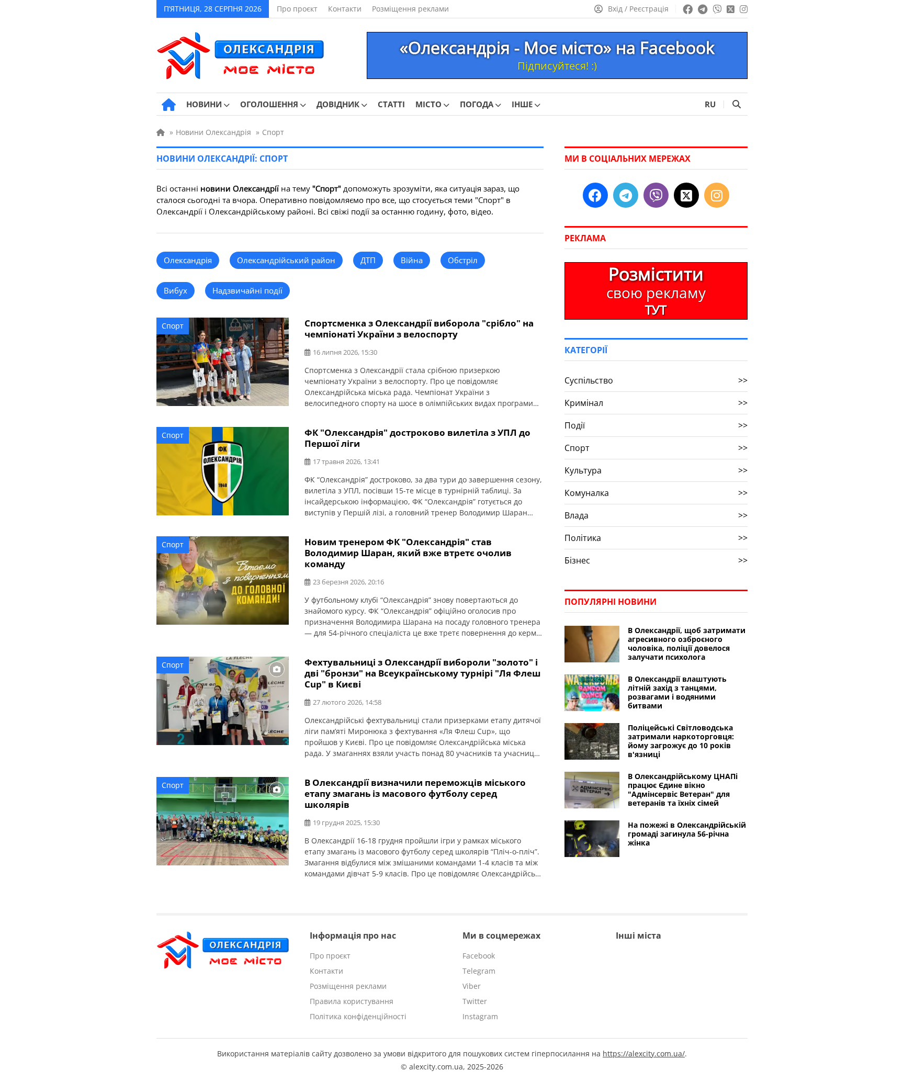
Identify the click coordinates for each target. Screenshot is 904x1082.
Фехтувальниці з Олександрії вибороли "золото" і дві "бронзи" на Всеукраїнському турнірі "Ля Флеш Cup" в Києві (422, 673)
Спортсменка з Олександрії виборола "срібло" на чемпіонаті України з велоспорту (419, 328)
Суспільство (656, 380)
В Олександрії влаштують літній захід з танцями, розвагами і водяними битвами (677, 692)
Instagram (480, 1016)
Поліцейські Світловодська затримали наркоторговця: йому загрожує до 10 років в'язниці (681, 741)
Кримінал (656, 403)
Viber (471, 986)
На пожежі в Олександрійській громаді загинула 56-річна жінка (687, 833)
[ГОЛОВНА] (169, 104)
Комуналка (656, 493)
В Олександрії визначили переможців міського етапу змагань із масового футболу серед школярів (415, 793)
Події (656, 425)
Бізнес (656, 560)
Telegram (478, 971)
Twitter (474, 1001)
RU (710, 104)
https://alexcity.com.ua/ (644, 1053)
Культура (656, 470)
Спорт (173, 326)
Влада (656, 515)
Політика (656, 538)
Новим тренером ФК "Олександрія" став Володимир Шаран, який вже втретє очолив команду (408, 553)
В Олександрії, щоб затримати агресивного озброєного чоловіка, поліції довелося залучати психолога (686, 643)
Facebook (478, 956)
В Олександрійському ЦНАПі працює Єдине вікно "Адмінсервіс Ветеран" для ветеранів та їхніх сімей (683, 789)
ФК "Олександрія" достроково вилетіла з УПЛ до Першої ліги (417, 437)
